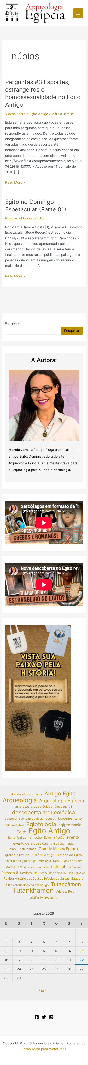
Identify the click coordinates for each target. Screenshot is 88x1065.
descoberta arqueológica (43, 812)
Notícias (11, 218)
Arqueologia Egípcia (61, 801)
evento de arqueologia (31, 843)
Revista (26, 873)
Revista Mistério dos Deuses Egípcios (59, 873)
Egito (21, 831)
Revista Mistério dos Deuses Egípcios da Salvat (36, 878)
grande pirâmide (17, 855)
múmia (32, 867)
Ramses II (9, 873)
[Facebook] (36, 1017)
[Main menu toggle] (78, 13)
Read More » (15, 182)
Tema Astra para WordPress (44, 1049)
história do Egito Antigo (20, 861)
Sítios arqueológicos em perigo (27, 885)
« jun (42, 990)
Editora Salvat (14, 825)
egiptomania (69, 824)
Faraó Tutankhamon (22, 849)
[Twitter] (44, 1017)
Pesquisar (13, 323)
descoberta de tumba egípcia (24, 818)
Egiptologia (41, 824)
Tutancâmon (66, 884)
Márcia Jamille (15, 867)
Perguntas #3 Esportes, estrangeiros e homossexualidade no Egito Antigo (43, 93)
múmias (43, 867)
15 (81, 951)
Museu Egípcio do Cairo (67, 861)
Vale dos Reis (65, 891)
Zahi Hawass (43, 897)
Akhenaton (20, 794)
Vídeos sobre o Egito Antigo (26, 114)
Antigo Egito (60, 793)
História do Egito (69, 855)
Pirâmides (74, 867)
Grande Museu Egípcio (59, 848)
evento (72, 837)
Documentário (70, 818)
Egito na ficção (54, 837)
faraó (70, 843)
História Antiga (42, 855)
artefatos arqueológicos (33, 806)
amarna (37, 794)
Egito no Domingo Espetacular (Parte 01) (35, 205)
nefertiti (58, 866)
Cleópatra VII (63, 806)
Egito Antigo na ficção (25, 837)
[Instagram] (51, 1017)
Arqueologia (20, 800)
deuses (50, 818)
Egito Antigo (49, 831)
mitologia (45, 861)
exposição (57, 843)
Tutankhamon (33, 890)
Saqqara (77, 878)
